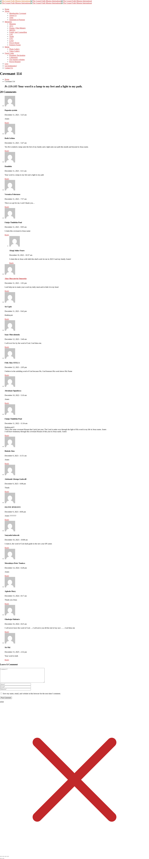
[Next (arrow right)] (3, 858)
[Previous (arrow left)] (1, 858)
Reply (7, 123)
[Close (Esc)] (8, 856)
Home (7, 79)
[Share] (6, 856)
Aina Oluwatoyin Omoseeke (16, 279)
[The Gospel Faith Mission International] (15, 1)
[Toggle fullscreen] (3, 856)
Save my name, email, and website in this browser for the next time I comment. (32, 694)
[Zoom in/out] (1, 856)
